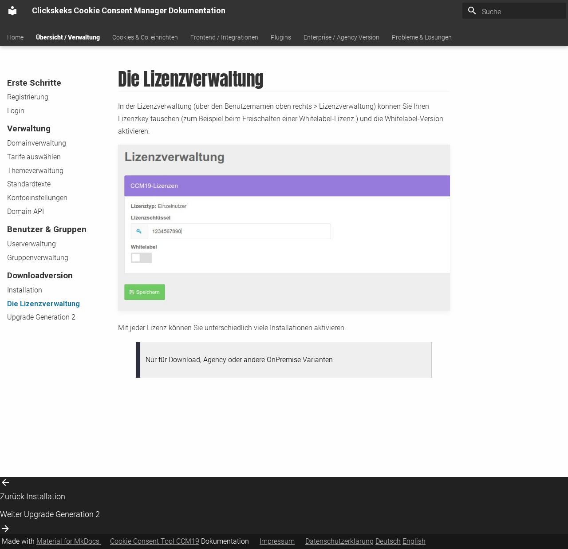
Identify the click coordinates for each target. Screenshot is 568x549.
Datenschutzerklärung (339, 541)
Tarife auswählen (34, 157)
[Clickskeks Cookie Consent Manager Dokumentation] (12, 11)
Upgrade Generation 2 (41, 317)
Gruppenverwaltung (37, 257)
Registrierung (27, 97)
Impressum (277, 541)
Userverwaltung (31, 244)
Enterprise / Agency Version (341, 37)
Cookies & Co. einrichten (145, 37)
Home (15, 37)
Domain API (25, 211)
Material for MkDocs (68, 541)
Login (15, 111)
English (414, 541)
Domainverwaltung (36, 143)
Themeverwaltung (35, 170)
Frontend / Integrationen (224, 37)
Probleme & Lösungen (422, 37)
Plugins (281, 37)
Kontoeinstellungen (37, 198)
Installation (24, 290)
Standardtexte (29, 184)
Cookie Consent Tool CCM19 (154, 541)
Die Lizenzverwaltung (43, 304)
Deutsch (388, 541)
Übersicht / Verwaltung (68, 37)
